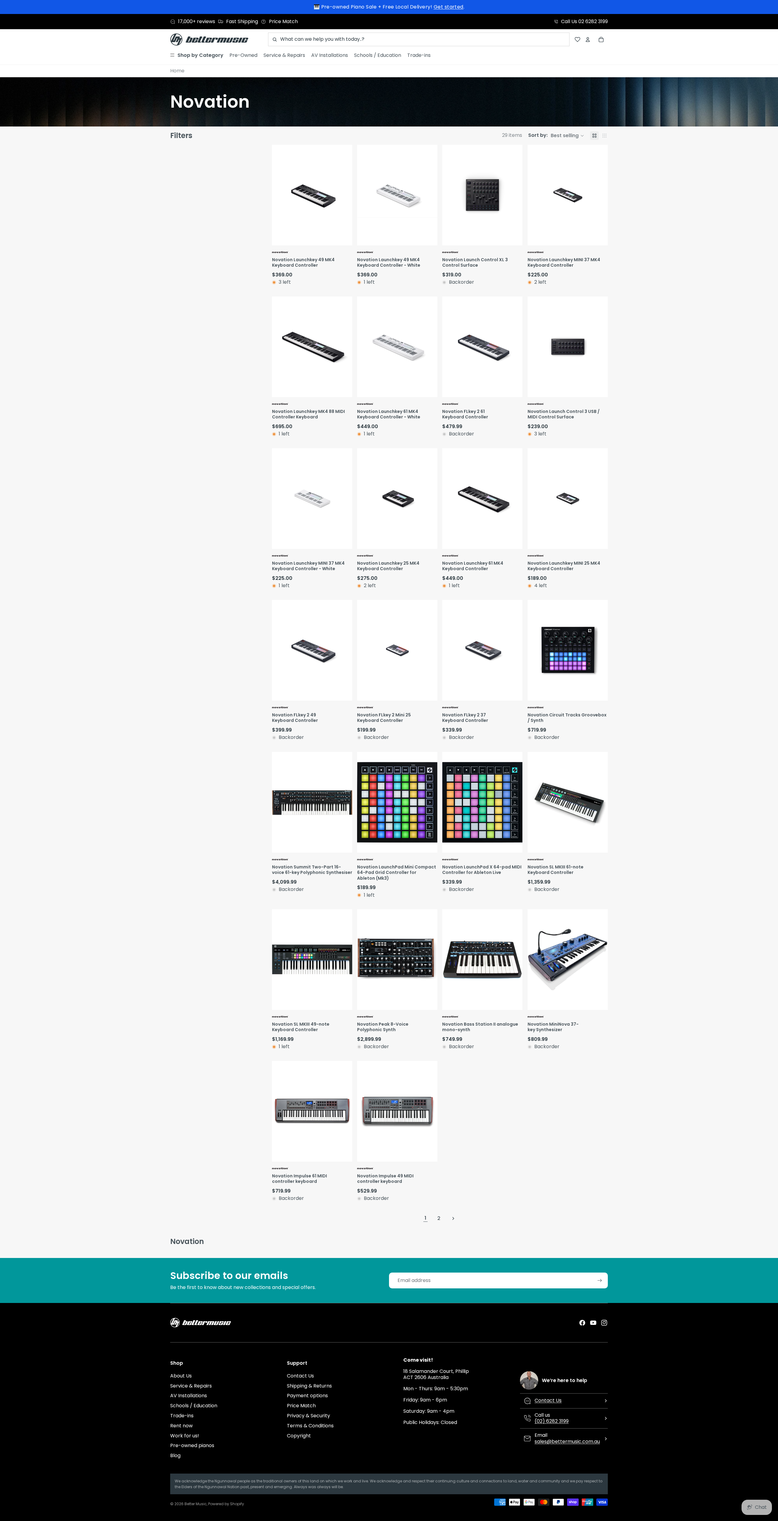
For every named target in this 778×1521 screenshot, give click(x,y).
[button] (556, 135)
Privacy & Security (308, 1415)
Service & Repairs (191, 1385)
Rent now (181, 1425)
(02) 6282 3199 (552, 1421)
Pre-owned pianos (192, 1445)
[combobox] (418, 39)
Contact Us (300, 1375)
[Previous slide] (277, 195)
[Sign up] (599, 1280)
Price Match (301, 1405)
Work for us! (184, 1435)
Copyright (299, 1435)
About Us (181, 1375)
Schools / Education (193, 1405)
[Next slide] (346, 195)
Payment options (307, 1395)
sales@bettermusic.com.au (567, 1441)
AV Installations (188, 1395)
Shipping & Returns (309, 1385)
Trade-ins (182, 1415)
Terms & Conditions (310, 1425)
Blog (175, 1455)
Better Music (195, 1503)
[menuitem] (196, 55)
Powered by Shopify (226, 1503)
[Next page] (453, 1218)
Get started (448, 6)
